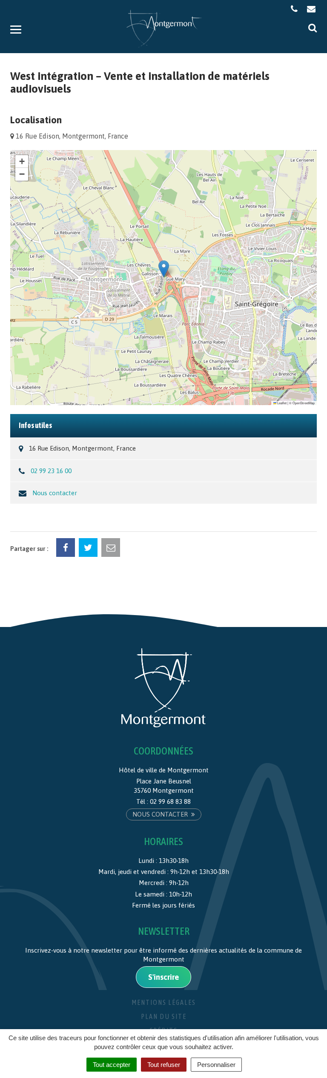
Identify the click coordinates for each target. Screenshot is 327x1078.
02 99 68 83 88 (170, 801)
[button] (163, 269)
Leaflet (281, 402)
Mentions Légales (164, 1002)
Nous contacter (54, 492)
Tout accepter (111, 1064)
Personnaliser (216, 1064)
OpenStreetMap (304, 402)
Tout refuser (163, 1064)
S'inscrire (163, 977)
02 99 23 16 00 (51, 470)
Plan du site (163, 1016)
